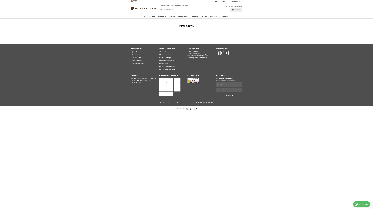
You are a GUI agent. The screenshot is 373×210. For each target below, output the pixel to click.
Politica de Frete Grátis (167, 66)
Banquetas (162, 16)
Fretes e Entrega (165, 58)
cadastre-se (184, 5)
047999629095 (220, 1)
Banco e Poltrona (209, 16)
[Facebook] (132, 1)
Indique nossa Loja (138, 63)
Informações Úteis (167, 49)
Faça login (174, 5)
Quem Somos (229, 6)
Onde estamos (137, 60)
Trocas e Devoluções (167, 60)
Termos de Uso (165, 55)
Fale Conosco (136, 58)
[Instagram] (134, 1)
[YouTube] (136, 1)
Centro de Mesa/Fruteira (179, 16)
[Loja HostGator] (192, 109)
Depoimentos (136, 55)
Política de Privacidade (167, 69)
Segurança (164, 63)
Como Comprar (165, 52)
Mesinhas (195, 16)
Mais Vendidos (149, 16)
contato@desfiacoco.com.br (197, 58)
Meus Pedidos (238, 6)
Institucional (137, 49)
